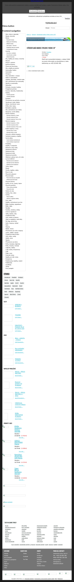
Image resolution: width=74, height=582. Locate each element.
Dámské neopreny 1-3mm (12, 123)
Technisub (7, 289)
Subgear (39, 563)
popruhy (7, 534)
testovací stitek (40, 538)
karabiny (39, 531)
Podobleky (8, 143)
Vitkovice (11, 291)
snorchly (56, 526)
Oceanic (7, 297)
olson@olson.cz (57, 561)
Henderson (7, 277)
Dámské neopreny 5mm (12, 125)
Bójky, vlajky (9, 206)
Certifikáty (8, 264)
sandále (39, 529)
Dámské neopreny (10, 121)
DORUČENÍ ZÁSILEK (58, 563)
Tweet (69, 18)
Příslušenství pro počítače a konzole (15, 100)
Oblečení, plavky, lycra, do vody (15, 157)
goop (55, 538)
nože (55, 540)
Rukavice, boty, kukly (12, 147)
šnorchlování (8, 533)
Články (5, 565)
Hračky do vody (10, 191)
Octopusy (8, 74)
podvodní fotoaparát (10, 527)
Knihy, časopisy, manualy (12, 245)
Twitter (25, 553)
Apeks (12, 283)
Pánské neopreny (10, 113)
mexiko (23, 531)
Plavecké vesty (10, 189)
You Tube (25, 559)
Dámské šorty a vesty (11, 132)
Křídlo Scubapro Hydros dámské (18, 429)
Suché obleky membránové (13, 140)
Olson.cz (29, 34)
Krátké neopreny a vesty (12, 128)
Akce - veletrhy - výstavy (20, 339)
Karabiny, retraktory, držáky (13, 210)
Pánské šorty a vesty (11, 130)
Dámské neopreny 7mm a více (13, 126)
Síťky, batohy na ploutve (12, 217)
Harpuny (8, 227)
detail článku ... (19, 375)
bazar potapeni (25, 534)
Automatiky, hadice (11, 70)
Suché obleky (9, 138)
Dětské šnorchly (10, 57)
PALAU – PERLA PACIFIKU (20, 372)
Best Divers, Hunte (41, 561)
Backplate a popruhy (11, 108)
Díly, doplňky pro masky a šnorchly (15, 58)
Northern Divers (41, 565)
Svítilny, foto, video (11, 193)
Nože (7, 225)
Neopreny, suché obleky (12, 111)
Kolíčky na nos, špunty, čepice (14, 183)
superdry (39, 533)
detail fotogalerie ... (20, 398)
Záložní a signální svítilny (12, 198)
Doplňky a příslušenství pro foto (14, 202)
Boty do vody (9, 172)
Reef (6, 291)
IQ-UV (16, 283)
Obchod (34, 34)
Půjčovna (6, 563)
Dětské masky (9, 43)
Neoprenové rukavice (11, 149)
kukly (23, 540)
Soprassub (15, 286)
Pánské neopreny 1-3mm (12, 115)
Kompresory (9, 259)
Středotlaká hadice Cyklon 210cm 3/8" (46, 34)
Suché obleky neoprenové (12, 142)
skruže (6, 526)
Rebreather (8, 85)
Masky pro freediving (11, 41)
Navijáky (8, 208)
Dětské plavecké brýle (11, 179)
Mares (6, 280)
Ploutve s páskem (10, 62)
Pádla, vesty (9, 253)
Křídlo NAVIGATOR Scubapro (19, 415)
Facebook (66, 18)
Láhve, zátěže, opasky (12, 232)
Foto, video (8, 200)
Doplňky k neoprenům (11, 145)
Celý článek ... (18, 308)
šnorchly (8, 51)
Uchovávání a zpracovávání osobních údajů (44, 578)
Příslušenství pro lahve (12, 242)
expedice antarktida (59, 529)
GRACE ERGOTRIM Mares (19, 442)
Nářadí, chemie (10, 228)
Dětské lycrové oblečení (12, 164)
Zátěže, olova (9, 238)
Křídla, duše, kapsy (11, 106)
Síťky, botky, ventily (11, 236)
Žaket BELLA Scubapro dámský (18, 471)
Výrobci (6, 274)
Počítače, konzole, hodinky (13, 87)
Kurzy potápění (10, 268)
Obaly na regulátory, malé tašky (14, 219)
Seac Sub (12, 280)
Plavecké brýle (9, 176)
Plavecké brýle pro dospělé (13, 177)
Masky (7, 38)
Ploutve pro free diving (11, 66)
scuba (6, 531)
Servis (5, 561)
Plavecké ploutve (10, 181)
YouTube (63, 18)
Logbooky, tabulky (10, 247)
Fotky (5, 567)
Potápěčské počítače (11, 89)
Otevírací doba (57, 559)
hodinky (24, 536)
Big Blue (7, 283)
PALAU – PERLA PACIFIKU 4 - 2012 (20, 394)
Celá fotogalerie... (19, 342)
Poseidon (14, 277)
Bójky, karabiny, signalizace (13, 204)
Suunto (22, 283)
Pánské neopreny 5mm (12, 117)
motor (55, 534)
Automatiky (9, 72)
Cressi (19, 294)
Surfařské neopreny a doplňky (13, 136)
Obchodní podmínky (29, 578)
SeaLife (17, 280)
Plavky (7, 168)
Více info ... (22, 437)
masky (46, 544)
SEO (56, 578)
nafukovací (39, 540)
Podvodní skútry (10, 255)
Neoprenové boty (10, 151)
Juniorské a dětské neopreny (13, 134)
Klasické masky (10, 40)
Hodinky (8, 92)
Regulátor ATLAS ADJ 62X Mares (18, 456)
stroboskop (8, 529)
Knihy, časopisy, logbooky (13, 244)
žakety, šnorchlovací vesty (13, 104)
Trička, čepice (9, 166)
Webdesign (60, 578)
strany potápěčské (9, 541)
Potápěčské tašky (10, 215)
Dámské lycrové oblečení (12, 162)
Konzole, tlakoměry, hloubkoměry (14, 91)
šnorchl (7, 536)
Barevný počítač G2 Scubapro (18, 383)
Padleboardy (9, 262)
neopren (51, 544)
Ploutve (8, 60)
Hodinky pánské (10, 94)
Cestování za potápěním (10, 559)
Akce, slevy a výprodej (12, 34)
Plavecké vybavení (11, 174)
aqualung (24, 529)
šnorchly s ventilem (11, 53)
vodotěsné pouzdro (41, 527)
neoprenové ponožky (42, 526)
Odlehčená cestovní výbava (20, 404)
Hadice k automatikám (11, 77)
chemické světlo (41, 534)
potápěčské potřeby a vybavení (27, 544)
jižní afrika (24, 526)
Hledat (47, 28)
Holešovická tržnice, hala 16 (60, 553)
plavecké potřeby (40, 544)
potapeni (39, 536)
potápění (60, 544)
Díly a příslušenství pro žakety (14, 109)
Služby (7, 266)
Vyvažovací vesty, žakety (13, 102)
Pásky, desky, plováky (11, 187)
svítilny (6, 538)
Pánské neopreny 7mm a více (13, 119)
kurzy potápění (25, 527)
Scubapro (20, 277)
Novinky (6, 555)
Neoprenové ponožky (11, 155)
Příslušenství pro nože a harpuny (14, 230)
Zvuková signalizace (11, 211)
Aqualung (17, 291)
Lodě (7, 251)
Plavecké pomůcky (11, 185)
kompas (55, 531)
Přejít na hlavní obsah (37, 1)
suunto (55, 541)
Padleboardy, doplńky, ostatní (14, 261)
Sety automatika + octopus (13, 75)
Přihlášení (67, 18)
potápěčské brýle (58, 533)
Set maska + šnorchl (11, 45)
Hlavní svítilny (9, 196)
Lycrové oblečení (10, 159)
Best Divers (13, 294)
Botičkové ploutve (10, 64)
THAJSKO (18, 315)
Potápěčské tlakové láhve (12, 234)
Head (20, 286)
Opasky (8, 240)
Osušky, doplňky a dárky (12, 170)
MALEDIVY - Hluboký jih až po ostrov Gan (19, 327)
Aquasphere (8, 286)
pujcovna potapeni (26, 533)
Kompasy (8, 98)
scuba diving (25, 538)
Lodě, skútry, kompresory (13, 249)
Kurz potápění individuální (19, 349)
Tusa (12, 289)
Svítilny (8, 194)
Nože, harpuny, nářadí (12, 223)
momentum (8, 540)
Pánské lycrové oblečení (12, 160)
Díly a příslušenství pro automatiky (15, 81)
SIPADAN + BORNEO (18, 305)
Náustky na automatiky (12, 83)
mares (23, 541)
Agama (6, 294)
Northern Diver (19, 289)
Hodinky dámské (10, 96)
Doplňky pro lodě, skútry (12, 257)
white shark (40, 541)
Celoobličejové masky (11, 49)
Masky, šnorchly (10, 36)
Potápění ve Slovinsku (59, 527)
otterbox (56, 536)
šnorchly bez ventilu (11, 55)
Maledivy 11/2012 (18, 359)
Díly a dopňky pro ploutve (12, 68)
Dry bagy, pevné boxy (11, 221)
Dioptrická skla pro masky (12, 47)
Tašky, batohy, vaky (11, 213)
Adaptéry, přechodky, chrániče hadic (15, 79)
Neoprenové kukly (10, 153)
